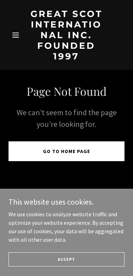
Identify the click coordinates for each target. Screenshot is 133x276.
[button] (17, 35)
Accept (66, 259)
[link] (66, 57)
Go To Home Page (66, 151)
